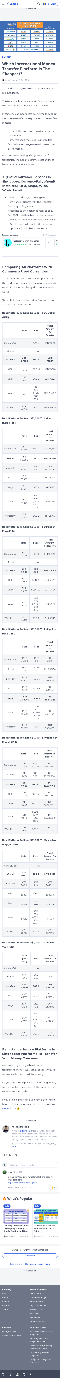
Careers (5, 1301)
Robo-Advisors (36, 1301)
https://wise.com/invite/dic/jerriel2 (23, 1182)
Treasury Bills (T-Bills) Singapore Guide (40, 1340)
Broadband (35, 1313)
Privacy (5, 1305)
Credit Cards (35, 1293)
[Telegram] (24, 1374)
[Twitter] (4, 1374)
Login (53, 3)
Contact (5, 1297)
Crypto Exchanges (38, 1305)
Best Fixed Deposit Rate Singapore (41, 1333)
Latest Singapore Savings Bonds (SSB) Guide (41, 1347)
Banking (6, 57)
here (47, 1264)
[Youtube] (30, 1374)
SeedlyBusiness (9, 1331)
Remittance (35, 1317)
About (5, 1293)
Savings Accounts (38, 1309)
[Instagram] (17, 1374)
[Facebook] (10, 1374)
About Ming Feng (20, 1126)
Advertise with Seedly (11, 1335)
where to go (9, 1108)
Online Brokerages (38, 1297)
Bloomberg (25, 1130)
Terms (5, 1309)
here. (14, 1146)
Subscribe (30, 1255)
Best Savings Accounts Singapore (40, 1354)
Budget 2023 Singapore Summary (40, 1360)
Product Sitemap (37, 1321)
